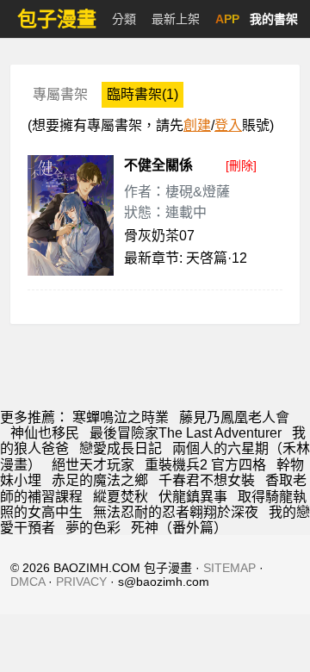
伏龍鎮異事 (192, 496)
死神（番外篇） (179, 527)
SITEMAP (229, 568)
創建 (197, 125)
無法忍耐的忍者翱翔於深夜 (175, 512)
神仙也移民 (44, 433)
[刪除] (241, 165)
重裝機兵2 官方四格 (205, 464)
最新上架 (176, 19)
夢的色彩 (93, 527)
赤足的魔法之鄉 (100, 480)
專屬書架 (60, 94)
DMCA (27, 581)
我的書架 (274, 19)
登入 (228, 125)
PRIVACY (81, 581)
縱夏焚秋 (120, 496)
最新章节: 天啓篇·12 (185, 258)
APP (227, 19)
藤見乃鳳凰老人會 (234, 417)
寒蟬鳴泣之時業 (120, 417)
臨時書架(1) (142, 94)
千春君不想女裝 (206, 480)
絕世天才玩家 (93, 464)
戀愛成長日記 (120, 448)
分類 (124, 19)
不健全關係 (158, 165)
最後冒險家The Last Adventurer (186, 433)
